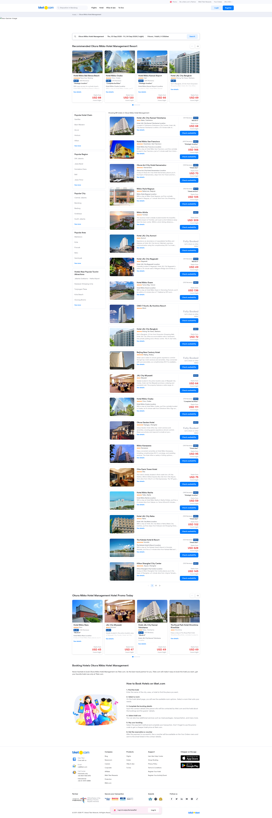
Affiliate (107, 772)
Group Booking (153, 760)
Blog (106, 756)
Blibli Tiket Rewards (204, 2)
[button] (192, 46)
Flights (128, 756)
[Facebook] (171, 799)
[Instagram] (192, 799)
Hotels (128, 760)
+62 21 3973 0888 (84, 781)
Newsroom (108, 760)
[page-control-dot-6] (139, 104)
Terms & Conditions (155, 768)
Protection (108, 779)
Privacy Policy (152, 764)
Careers (107, 764)
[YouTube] (186, 799)
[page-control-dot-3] (135, 104)
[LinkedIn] (181, 799)
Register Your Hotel (154, 772)
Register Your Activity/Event (157, 775)
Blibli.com (108, 783)
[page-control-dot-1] (133, 104)
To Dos (128, 768)
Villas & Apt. (130, 764)
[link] (216, 8)
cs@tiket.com (82, 767)
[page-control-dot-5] (138, 104)
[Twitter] (176, 799)
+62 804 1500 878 (84, 776)
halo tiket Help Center (155, 756)
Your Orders (218, 2)
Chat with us (82, 760)
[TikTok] (197, 799)
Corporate (108, 768)
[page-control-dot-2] (134, 104)
